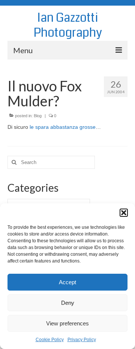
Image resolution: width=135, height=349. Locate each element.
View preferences (67, 323)
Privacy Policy (82, 339)
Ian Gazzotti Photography (67, 25)
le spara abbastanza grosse (63, 127)
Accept (67, 282)
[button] (124, 212)
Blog (38, 115)
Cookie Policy (50, 339)
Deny (67, 303)
